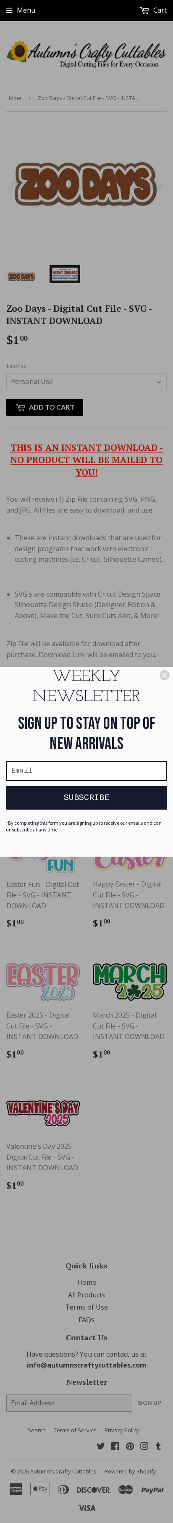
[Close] (165, 675)
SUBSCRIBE (86, 797)
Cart (159, 10)
